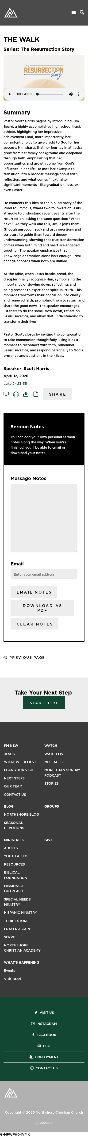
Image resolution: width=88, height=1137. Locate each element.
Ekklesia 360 (44, 1123)
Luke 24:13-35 (15, 383)
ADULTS (11, 848)
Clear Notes (35, 624)
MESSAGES (53, 762)
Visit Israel (12, 979)
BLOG (9, 806)
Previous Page (27, 658)
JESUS (9, 754)
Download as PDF (42, 608)
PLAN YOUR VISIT (19, 770)
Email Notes (34, 592)
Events (9, 970)
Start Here (44, 703)
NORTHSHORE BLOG (21, 814)
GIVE (48, 840)
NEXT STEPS (14, 778)
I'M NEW (11, 746)
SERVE (9, 937)
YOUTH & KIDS (16, 856)
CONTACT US (15, 794)
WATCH (50, 746)
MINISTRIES (14, 840)
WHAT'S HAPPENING (21, 962)
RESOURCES (14, 864)
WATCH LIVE (55, 754)
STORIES (51, 783)
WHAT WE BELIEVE (20, 762)
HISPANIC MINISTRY (20, 912)
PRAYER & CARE (17, 929)
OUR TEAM (13, 786)
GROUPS (51, 806)
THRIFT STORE (16, 921)
